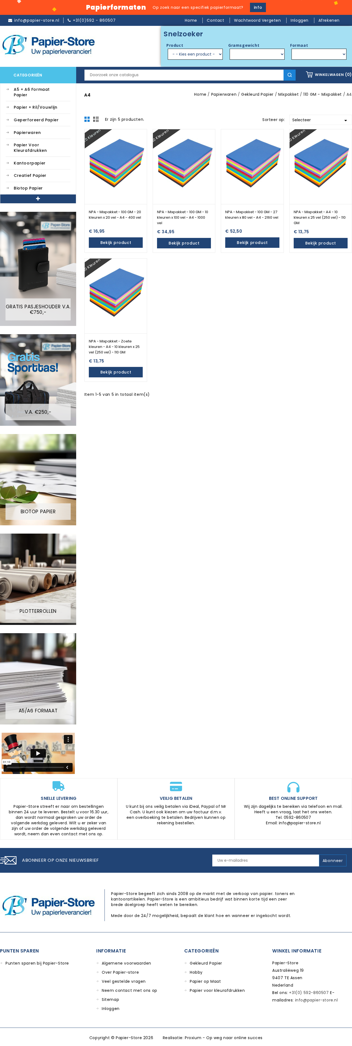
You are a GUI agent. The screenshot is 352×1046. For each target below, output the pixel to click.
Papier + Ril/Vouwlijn (35, 107)
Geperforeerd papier (36, 120)
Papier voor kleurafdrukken (30, 147)
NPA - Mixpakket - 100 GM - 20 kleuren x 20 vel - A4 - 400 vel (115, 214)
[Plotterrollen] (38, 579)
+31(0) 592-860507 (309, 992)
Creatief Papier (30, 175)
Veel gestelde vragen (124, 981)
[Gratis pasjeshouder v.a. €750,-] (38, 268)
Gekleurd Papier (206, 963)
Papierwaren (27, 132)
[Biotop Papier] (38, 479)
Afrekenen (329, 20)
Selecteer (320, 120)
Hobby (196, 972)
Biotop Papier (28, 188)
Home (191, 20)
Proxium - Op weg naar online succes (224, 1037)
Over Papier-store (120, 972)
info (258, 7)
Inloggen (111, 1008)
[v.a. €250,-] (38, 379)
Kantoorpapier (30, 163)
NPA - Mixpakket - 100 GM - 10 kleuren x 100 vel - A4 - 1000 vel (182, 217)
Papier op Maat (205, 981)
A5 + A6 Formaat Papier (32, 92)
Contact (216, 20)
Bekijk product (115, 242)
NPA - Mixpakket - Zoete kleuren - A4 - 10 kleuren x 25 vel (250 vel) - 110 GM (114, 347)
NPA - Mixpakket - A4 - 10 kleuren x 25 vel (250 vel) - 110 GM (320, 217)
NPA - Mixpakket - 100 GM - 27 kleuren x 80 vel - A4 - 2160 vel (251, 214)
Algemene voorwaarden (126, 963)
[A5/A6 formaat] (38, 678)
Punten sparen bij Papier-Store (37, 963)
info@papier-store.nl (316, 1000)
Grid (88, 121)
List (97, 121)
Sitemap (110, 999)
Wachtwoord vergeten (258, 20)
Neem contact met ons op (129, 990)
